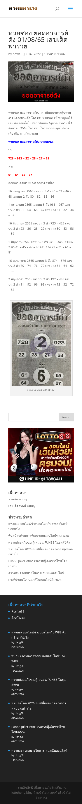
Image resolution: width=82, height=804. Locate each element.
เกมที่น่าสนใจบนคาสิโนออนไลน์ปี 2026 (34, 580)
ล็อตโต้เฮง (18, 618)
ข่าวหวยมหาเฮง (55, 54)
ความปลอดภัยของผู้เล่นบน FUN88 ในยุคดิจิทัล (39, 542)
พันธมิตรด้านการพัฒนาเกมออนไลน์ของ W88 (38, 536)
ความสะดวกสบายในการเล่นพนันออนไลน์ (36, 573)
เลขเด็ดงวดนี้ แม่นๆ (21, 506)
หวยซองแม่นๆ (17, 499)
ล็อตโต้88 (17, 611)
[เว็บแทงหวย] (41, 481)
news (16, 54)
